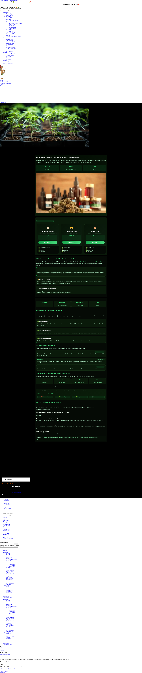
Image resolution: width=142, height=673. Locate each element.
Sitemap (5, 526)
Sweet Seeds (9, 45)
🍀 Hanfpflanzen (79, 396)
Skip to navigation (4, 0)
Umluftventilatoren (13, 20)
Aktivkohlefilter (9, 17)
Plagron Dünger (12, 28)
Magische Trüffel (10, 55)
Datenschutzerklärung (16, 492)
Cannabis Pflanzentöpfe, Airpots (13, 36)
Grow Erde (8, 29)
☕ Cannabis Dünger (96, 396)
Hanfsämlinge (9, 13)
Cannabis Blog (6, 525)
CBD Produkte (9, 51)
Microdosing (9, 56)
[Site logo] (9, 79)
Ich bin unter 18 (11, 668)
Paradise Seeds (9, 44)
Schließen (2, 647)
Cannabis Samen (7, 529)
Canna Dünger (12, 27)
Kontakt (5, 517)
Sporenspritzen (9, 57)
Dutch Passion (9, 40)
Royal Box (8, 59)
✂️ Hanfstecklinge (45, 396)
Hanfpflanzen (6, 500)
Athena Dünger (12, 24)
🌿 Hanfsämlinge (62, 396)
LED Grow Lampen (10, 32)
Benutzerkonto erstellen (5, 654)
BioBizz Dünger (13, 25)
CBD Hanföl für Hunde (85, 261)
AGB (4, 521)
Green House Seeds (10, 41)
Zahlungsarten (6, 524)
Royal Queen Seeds (10, 47)
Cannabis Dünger (10, 21)
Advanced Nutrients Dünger (15, 23)
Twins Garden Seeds (11, 48)
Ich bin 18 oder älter (4, 668)
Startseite (2, 154)
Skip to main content (13, 0)
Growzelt (8, 35)
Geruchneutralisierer (10, 33)
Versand (5, 522)
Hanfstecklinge (9, 15)
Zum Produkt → (48, 242)
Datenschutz (6, 520)
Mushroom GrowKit (11, 53)
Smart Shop (5, 506)
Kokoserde (11, 31)
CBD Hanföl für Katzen (100, 261)
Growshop (5, 499)
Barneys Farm (9, 39)
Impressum (5, 518)
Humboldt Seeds (10, 43)
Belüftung (8, 19)
